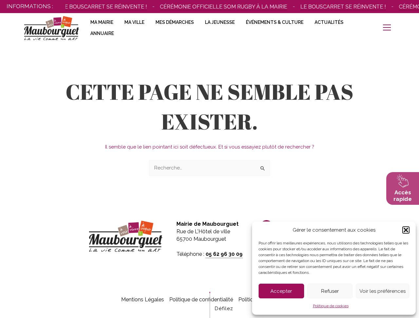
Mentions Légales (142, 299)
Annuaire (102, 33)
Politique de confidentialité (201, 299)
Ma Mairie (101, 22)
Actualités (329, 22)
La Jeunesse (220, 22)
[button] (406, 230)
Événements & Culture (274, 22)
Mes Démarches (174, 22)
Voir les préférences (382, 291)
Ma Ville (134, 22)
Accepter (281, 291)
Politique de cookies (331, 306)
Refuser (330, 291)
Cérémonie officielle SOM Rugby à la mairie (221, 7)
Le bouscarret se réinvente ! (101, 7)
